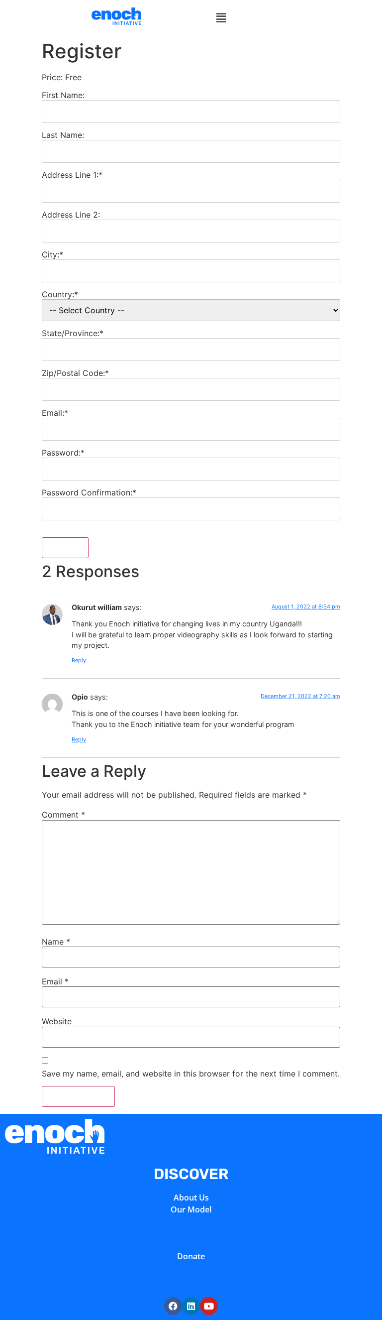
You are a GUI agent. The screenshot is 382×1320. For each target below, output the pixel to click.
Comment (63, 815)
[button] (220, 17)
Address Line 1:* (72, 175)
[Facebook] (173, 1306)
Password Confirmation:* (89, 492)
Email (55, 981)
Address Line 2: (71, 215)
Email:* (55, 413)
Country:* (60, 294)
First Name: (63, 95)
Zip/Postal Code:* (75, 373)
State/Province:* (72, 333)
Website (57, 1021)
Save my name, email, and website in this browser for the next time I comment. (191, 1074)
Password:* (63, 453)
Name (56, 942)
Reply (79, 660)
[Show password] (324, 469)
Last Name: (63, 135)
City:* (52, 254)
